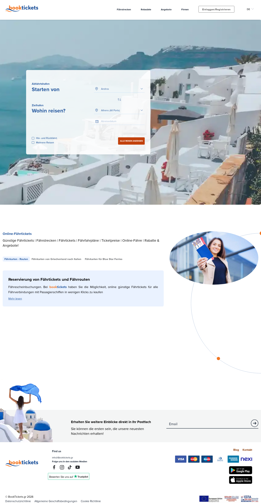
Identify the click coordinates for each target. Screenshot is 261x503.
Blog (236, 450)
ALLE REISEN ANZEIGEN (131, 140)
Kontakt (247, 450)
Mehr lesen (15, 298)
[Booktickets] (22, 11)
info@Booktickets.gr (62, 457)
